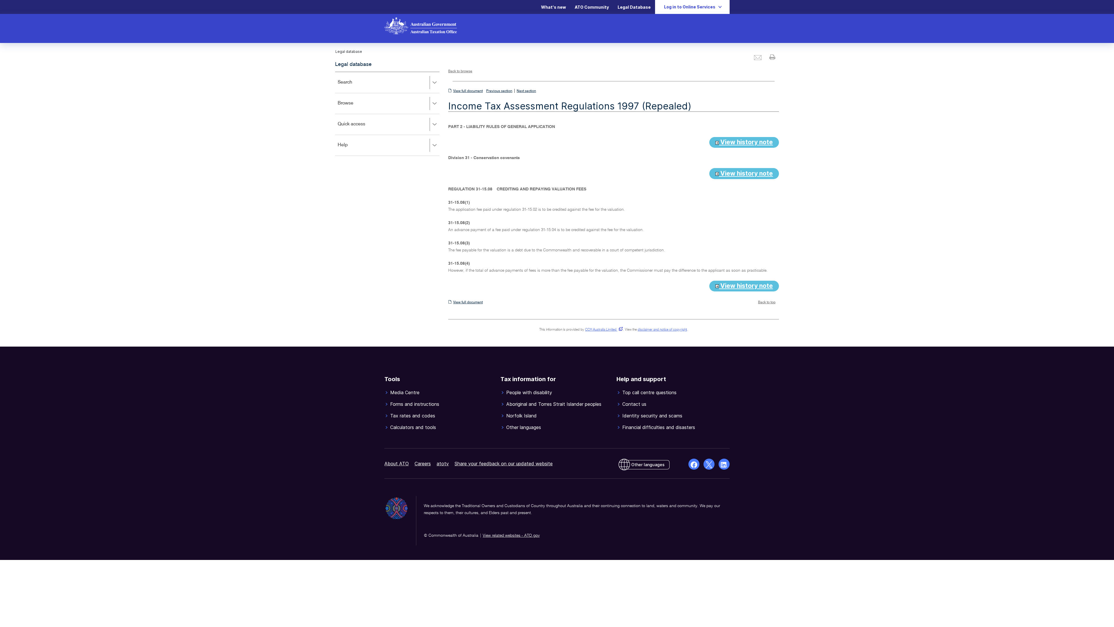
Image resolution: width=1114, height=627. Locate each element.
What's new (553, 7)
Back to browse (460, 71)
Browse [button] (354, 107)
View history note (746, 142)
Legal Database (634, 7)
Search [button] (353, 86)
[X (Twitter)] (709, 464)
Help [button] (351, 149)
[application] (387, 113)
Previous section (499, 91)
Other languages (648, 464)
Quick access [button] (360, 128)
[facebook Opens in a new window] (693, 464)
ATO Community (592, 7)
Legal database (353, 64)
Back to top (766, 302)
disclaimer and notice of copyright (662, 329)
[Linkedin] (724, 464)
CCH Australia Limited (603, 329)
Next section (526, 91)
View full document (468, 91)
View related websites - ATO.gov (511, 536)
